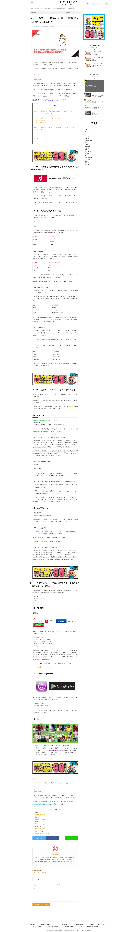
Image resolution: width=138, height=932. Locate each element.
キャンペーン (88, 136)
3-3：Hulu (38, 134)
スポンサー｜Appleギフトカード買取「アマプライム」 (93, 926)
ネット (42, 872)
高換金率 (87, 164)
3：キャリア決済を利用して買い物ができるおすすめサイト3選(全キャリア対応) (54, 127)
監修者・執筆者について (48, 924)
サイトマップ (37, 926)
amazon (86, 129)
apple (86, 131)
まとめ (36, 138)
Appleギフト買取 (69, 926)
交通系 (86, 144)
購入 (86, 161)
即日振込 (87, 148)
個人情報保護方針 (78, 924)
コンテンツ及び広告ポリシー (97, 924)
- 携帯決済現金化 (34, 12)
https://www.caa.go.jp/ (40, 819)
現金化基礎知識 (88, 157)
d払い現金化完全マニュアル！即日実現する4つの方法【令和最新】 (94, 86)
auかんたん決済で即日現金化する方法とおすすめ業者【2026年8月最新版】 (97, 95)
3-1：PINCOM (39, 129)
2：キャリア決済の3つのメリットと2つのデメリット (47, 118)
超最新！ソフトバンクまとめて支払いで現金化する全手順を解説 (97, 113)
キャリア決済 (36, 872)
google (86, 133)
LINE (71, 838)
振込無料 (87, 153)
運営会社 (33, 924)
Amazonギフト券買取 (53, 926)
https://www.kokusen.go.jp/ (42, 833)
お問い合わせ (64, 924)
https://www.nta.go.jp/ (40, 824)
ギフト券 (87, 138)
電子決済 (87, 163)
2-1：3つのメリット (40, 120)
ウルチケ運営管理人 (55, 854)
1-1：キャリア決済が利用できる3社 (44, 113)
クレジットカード (89, 140)
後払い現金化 (88, 151)
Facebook (52, 838)
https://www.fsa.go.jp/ (40, 814)
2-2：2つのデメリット (41, 122)
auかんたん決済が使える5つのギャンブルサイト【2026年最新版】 (97, 107)
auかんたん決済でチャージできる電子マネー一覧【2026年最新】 (97, 101)
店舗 (86, 149)
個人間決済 (87, 146)
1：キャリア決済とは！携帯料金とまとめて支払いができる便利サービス (53, 111)
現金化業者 (87, 159)
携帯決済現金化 (38, 870)
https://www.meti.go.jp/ (41, 828)
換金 (46, 872)
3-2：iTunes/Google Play (41, 131)
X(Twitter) (39, 838)
